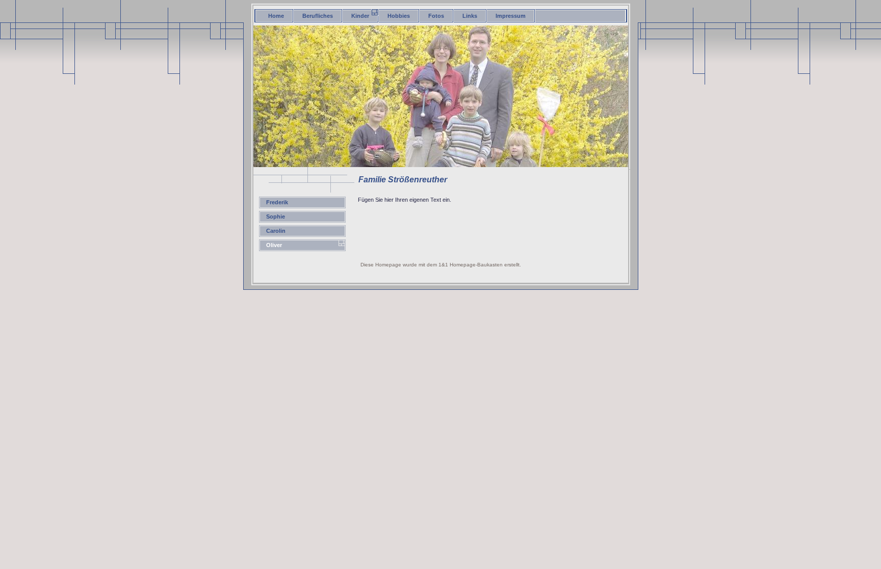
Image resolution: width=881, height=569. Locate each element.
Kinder (360, 16)
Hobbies (398, 16)
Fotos (436, 16)
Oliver (274, 245)
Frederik (277, 202)
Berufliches (317, 16)
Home (276, 16)
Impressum (511, 16)
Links (469, 16)
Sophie (275, 216)
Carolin (276, 231)
